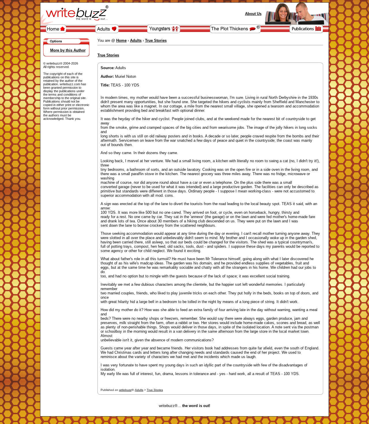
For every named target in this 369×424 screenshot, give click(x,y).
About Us (253, 14)
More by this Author (68, 50)
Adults (139, 389)
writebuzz (125, 389)
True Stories (155, 389)
